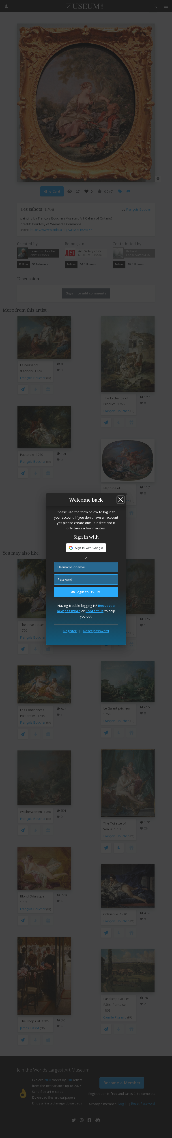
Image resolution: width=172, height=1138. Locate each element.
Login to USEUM (88, 592)
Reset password (96, 631)
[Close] (120, 499)
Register (70, 631)
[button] (86, 547)
